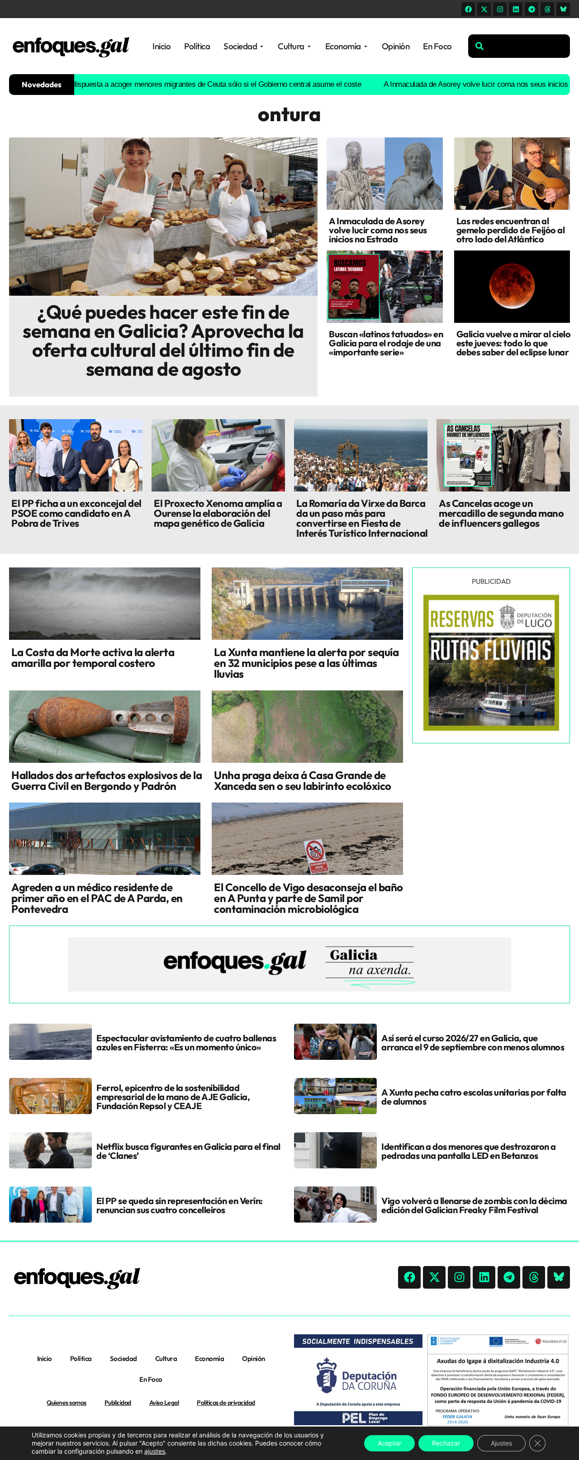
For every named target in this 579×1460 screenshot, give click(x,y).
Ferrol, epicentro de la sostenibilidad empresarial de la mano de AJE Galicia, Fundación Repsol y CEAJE (173, 1096)
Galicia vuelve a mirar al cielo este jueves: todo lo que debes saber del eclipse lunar (513, 343)
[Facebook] (468, 9)
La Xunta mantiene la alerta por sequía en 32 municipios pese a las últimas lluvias (306, 662)
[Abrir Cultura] (309, 46)
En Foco (150, 1379)
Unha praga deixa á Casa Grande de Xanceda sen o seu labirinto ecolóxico (302, 780)
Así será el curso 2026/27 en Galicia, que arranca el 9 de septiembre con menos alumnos (472, 1042)
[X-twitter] (484, 9)
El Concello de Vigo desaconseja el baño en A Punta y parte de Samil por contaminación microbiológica (308, 898)
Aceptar (389, 1443)
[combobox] (519, 46)
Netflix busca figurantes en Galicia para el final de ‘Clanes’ (188, 1151)
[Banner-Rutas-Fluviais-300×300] (491, 728)
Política (81, 1358)
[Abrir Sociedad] (261, 46)
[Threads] (547, 9)
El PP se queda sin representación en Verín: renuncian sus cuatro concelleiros (179, 1205)
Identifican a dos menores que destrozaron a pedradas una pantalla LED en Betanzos (468, 1151)
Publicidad (117, 1403)
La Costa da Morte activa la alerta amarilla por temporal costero (92, 657)
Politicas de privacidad (226, 1403)
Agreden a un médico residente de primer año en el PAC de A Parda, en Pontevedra (97, 898)
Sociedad (123, 1358)
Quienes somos (66, 1403)
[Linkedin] (515, 9)
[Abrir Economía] (365, 46)
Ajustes (501, 1443)
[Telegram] (531, 9)
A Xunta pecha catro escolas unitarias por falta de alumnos (473, 1097)
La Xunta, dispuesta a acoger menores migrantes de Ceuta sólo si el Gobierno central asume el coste (162, 84)
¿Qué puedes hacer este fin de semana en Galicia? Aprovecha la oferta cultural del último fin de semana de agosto (163, 340)
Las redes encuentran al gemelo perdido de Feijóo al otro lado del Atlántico (510, 230)
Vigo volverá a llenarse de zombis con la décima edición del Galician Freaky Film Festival (474, 1205)
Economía (209, 1358)
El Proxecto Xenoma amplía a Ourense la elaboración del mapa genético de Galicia (218, 513)
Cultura (166, 1358)
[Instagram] (500, 9)
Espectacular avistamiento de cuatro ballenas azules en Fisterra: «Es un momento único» (186, 1042)
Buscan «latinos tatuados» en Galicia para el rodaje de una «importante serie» (386, 343)
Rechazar (446, 1443)
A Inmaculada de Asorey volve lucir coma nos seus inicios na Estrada (456, 84)
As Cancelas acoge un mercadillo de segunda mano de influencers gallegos (501, 513)
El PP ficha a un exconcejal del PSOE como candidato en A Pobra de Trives (76, 513)
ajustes (154, 1451)
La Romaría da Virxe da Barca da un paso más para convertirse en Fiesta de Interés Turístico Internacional (362, 518)
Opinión (253, 1358)
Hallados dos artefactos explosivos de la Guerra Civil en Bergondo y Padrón (106, 780)
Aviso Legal (164, 1403)
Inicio (44, 1358)
